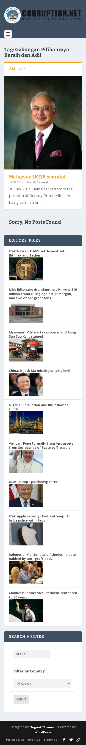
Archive (34, 739)
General (42, 182)
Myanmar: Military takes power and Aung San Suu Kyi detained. (42, 334)
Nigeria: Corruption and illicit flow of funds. (38, 407)
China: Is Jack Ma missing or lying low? (39, 370)
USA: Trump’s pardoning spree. (33, 482)
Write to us (15, 739)
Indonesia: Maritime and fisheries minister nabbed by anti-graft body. (43, 556)
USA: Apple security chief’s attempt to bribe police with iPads (39, 518)
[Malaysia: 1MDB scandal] (43, 123)
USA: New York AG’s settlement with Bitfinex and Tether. (38, 253)
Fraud (31, 182)
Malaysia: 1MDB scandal (37, 177)
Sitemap (51, 739)
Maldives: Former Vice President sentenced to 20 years (43, 595)
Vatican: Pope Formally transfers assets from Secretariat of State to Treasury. (41, 445)
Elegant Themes (42, 727)
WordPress (43, 732)
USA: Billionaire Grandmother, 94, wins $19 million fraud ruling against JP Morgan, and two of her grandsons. (43, 293)
